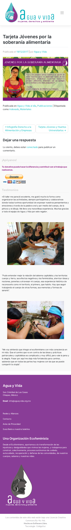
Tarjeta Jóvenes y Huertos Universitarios (52, 128)
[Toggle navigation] (62, 13)
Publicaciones (44, 105)
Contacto (7, 419)
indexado (14, 109)
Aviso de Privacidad (11, 424)
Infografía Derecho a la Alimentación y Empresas (18, 128)
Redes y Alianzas (10, 413)
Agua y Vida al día (26, 105)
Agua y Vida (40, 51)
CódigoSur (40, 526)
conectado (32, 147)
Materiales (25, 109)
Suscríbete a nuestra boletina (16, 429)
